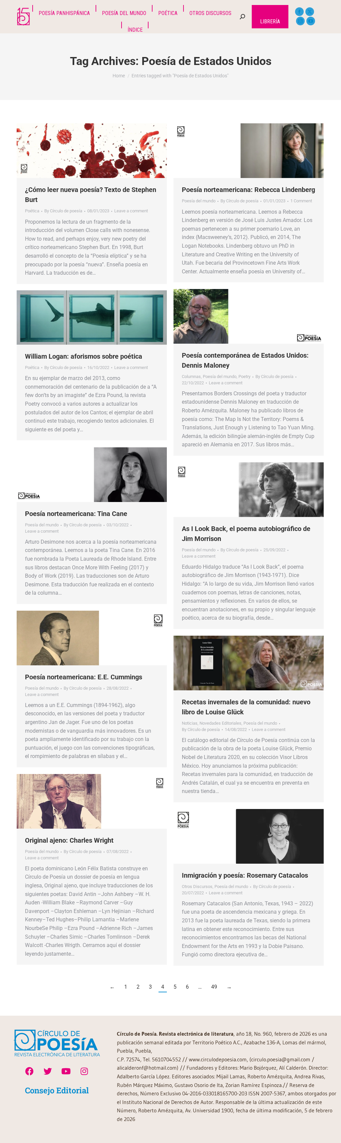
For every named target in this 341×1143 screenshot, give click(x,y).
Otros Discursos (197, 886)
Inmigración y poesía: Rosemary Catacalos (245, 875)
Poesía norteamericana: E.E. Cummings (83, 677)
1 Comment (301, 200)
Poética (32, 210)
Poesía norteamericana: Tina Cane (76, 514)
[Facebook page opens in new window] (299, 11)
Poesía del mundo (198, 200)
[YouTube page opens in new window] (310, 21)
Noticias (189, 723)
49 (214, 987)
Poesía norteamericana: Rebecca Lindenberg (248, 190)
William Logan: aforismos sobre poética (83, 356)
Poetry (244, 376)
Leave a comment (131, 210)
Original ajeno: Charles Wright (69, 840)
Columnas (191, 376)
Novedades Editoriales (220, 723)
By (63, 210)
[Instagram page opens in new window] (300, 21)
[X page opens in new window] (309, 11)
